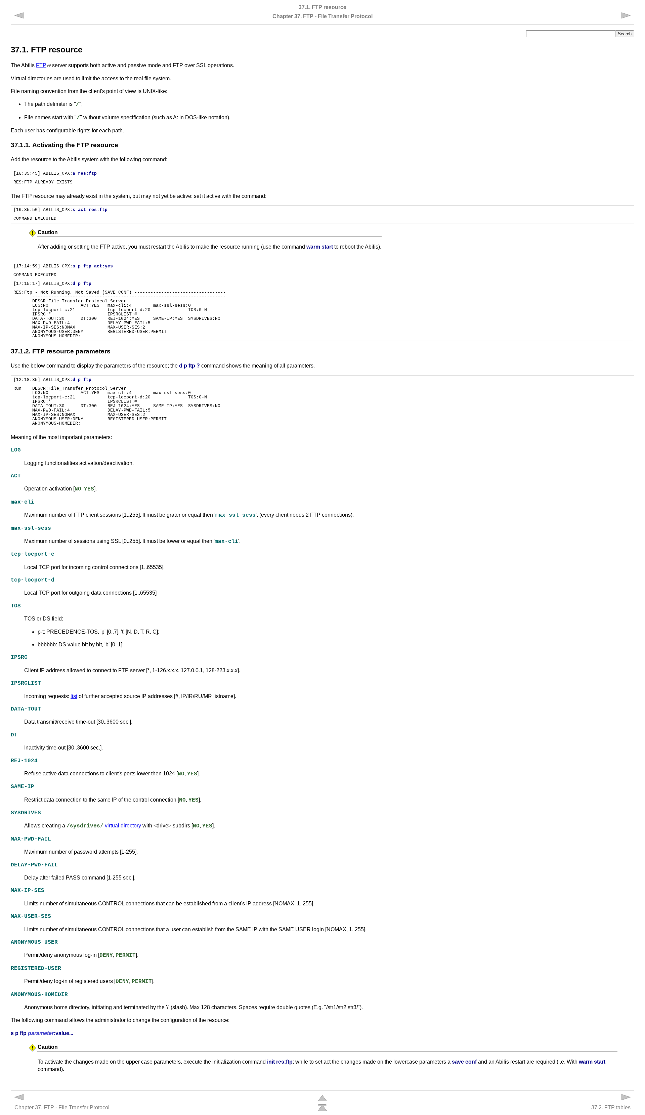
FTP (41, 65)
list (74, 696)
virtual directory (123, 825)
